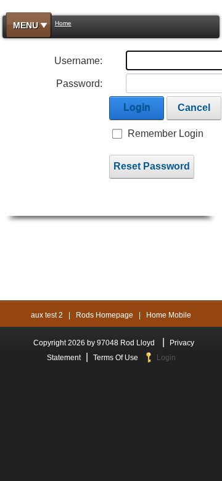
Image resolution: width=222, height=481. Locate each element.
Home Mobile (168, 315)
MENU (25, 25)
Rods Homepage (104, 315)
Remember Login (166, 133)
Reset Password (151, 166)
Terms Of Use (115, 357)
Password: (79, 83)
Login (136, 107)
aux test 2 (47, 315)
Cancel (194, 107)
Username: (78, 61)
